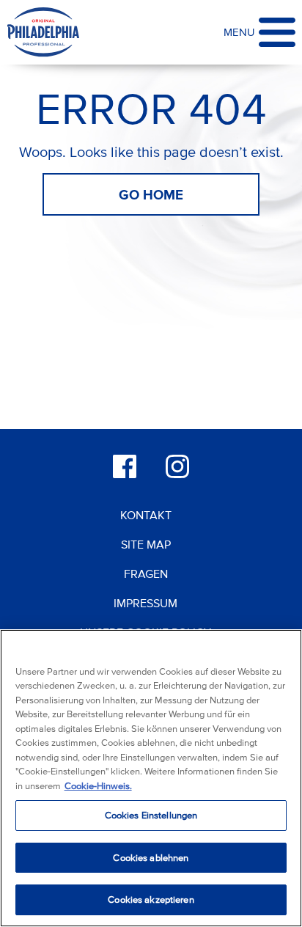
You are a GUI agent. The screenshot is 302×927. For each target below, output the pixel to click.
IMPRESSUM (145, 602)
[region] (151, 778)
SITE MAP (146, 544)
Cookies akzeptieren (151, 899)
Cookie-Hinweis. (98, 785)
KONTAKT (146, 514)
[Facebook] (124, 466)
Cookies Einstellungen (151, 815)
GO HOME (151, 194)
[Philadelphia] (43, 32)
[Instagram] (177, 466)
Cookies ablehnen (150, 857)
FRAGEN (146, 573)
